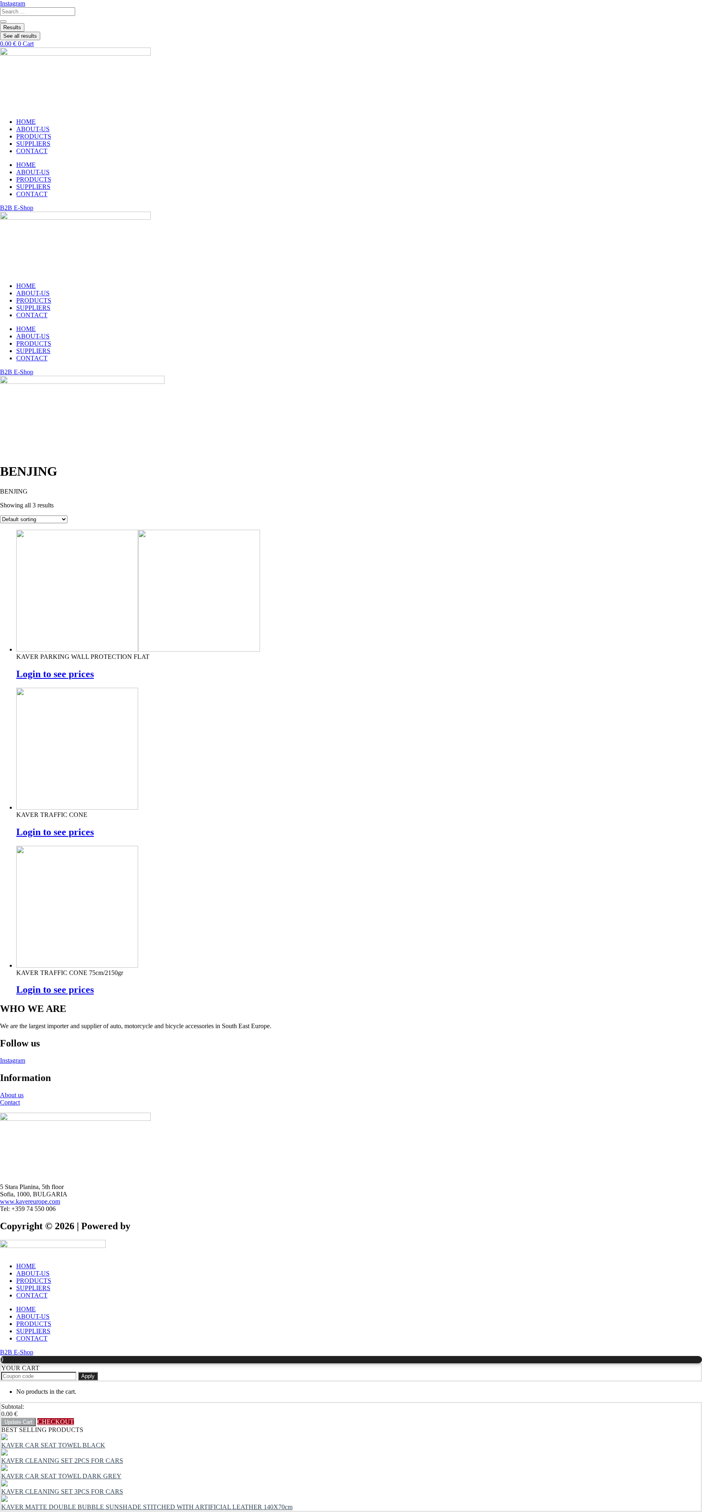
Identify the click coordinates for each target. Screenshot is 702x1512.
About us (12, 1095)
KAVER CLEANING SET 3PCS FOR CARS (62, 1491)
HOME (26, 121)
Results (12, 27)
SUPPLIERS (33, 143)
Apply (88, 1376)
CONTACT (32, 150)
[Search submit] (3, 21)
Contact (10, 1102)
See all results (20, 36)
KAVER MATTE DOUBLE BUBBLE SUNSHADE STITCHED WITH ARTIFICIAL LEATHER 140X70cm (146, 1506)
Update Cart (18, 1422)
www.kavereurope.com (30, 1201)
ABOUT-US (33, 129)
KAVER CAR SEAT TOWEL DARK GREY (61, 1476)
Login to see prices (55, 674)
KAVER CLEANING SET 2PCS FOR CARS (62, 1460)
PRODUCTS (33, 136)
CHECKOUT (55, 1421)
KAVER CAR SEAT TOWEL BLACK (53, 1445)
